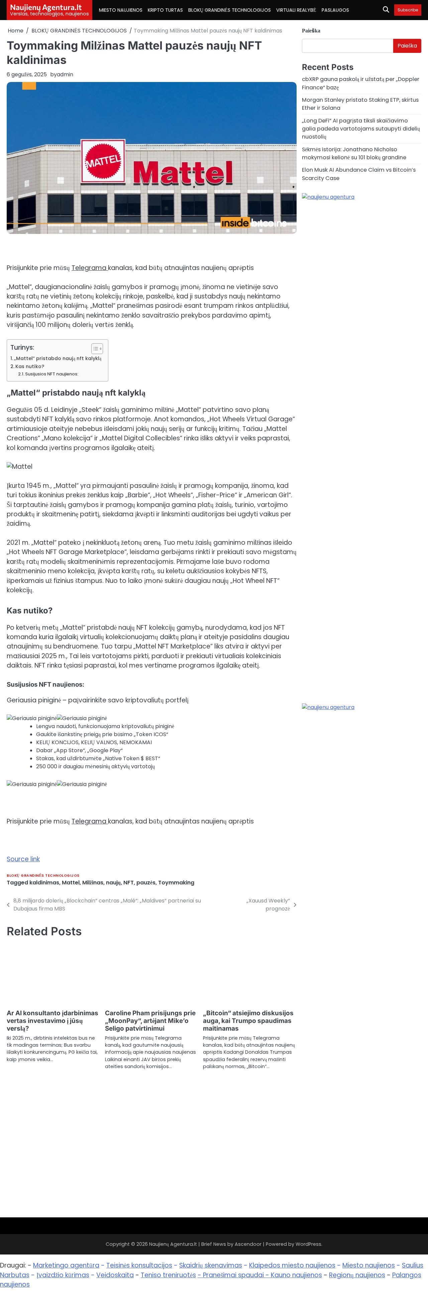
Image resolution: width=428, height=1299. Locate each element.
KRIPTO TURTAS (165, 10)
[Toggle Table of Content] (93, 348)
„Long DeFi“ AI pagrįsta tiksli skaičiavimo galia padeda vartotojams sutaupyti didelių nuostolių (361, 129)
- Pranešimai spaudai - (234, 1275)
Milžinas (92, 882)
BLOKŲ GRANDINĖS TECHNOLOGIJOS (229, 10)
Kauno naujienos (296, 1275)
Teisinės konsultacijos (139, 1265)
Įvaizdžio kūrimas (62, 1275)
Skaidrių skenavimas (210, 1265)
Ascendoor (248, 1244)
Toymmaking (176, 882)
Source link (23, 859)
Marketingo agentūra (66, 1265)
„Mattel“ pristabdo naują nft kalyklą (57, 358)
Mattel (71, 882)
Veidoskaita (115, 1275)
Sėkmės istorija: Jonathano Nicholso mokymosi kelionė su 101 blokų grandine (354, 153)
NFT (128, 882)
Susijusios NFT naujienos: (51, 374)
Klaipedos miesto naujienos (292, 1265)
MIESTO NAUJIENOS (120, 10)
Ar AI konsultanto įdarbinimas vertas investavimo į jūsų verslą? (52, 1020)
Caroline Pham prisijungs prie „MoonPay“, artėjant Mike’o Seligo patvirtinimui (150, 1020)
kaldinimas (44, 882)
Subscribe (408, 10)
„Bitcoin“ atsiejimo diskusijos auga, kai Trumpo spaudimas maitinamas (248, 1020)
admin (65, 74)
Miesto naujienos (368, 1265)
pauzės (145, 882)
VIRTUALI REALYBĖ (296, 10)
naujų (113, 882)
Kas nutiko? (29, 366)
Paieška (311, 30)
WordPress (308, 1244)
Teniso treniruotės (168, 1275)
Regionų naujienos (357, 1275)
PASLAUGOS (335, 10)
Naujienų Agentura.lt (46, 7)
